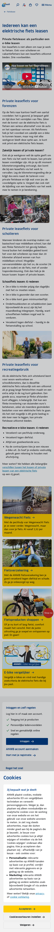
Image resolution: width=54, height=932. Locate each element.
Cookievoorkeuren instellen (25, 917)
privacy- (40, 893)
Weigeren (25, 925)
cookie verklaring (19, 897)
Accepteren (25, 908)
